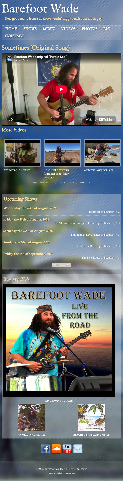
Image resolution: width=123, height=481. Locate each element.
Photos (89, 29)
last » (89, 182)
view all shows (61, 265)
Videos (68, 29)
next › (82, 182)
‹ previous (43, 182)
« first (34, 182)
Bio (106, 29)
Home (11, 29)
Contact (14, 36)
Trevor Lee (70, 472)
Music (49, 29)
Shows (30, 29)
